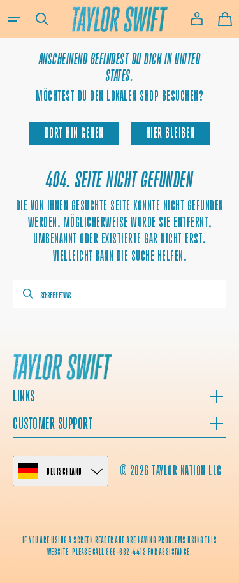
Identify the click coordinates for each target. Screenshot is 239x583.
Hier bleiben (170, 133)
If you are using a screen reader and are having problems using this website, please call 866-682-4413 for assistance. (119, 545)
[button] (14, 19)
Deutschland (64, 471)
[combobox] (119, 294)
